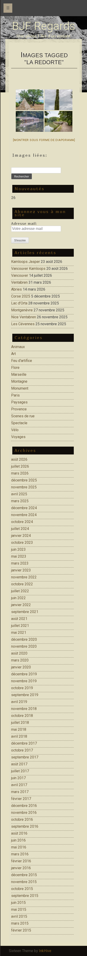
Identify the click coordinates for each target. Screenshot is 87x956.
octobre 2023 (22, 542)
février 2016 (21, 861)
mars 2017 (20, 792)
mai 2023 (18, 556)
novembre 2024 (24, 515)
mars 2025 (20, 501)
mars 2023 (20, 563)
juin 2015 (18, 902)
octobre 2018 (22, 715)
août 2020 (19, 653)
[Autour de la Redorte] (30, 99)
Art (13, 354)
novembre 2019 (24, 681)
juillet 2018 (20, 722)
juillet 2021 (20, 625)
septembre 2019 (24, 695)
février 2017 (21, 799)
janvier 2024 (21, 535)
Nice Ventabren (23, 317)
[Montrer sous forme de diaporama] (44, 140)
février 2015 (21, 930)
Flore (15, 367)
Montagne (19, 381)
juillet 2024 (20, 528)
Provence (19, 409)
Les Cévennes (23, 324)
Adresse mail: (24, 223)
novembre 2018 (24, 708)
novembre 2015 (24, 882)
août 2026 (19, 459)
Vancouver (19, 275)
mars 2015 (20, 923)
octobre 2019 (22, 688)
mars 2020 (20, 660)
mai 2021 (18, 632)
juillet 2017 (20, 771)
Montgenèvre (22, 310)
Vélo (15, 430)
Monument (19, 388)
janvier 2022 (21, 605)
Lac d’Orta (19, 303)
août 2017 (19, 764)
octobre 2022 (22, 584)
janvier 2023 (21, 570)
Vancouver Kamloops (28, 268)
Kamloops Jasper (25, 261)
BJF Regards (43, 26)
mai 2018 (18, 729)
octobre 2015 (22, 889)
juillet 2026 (20, 466)
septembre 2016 (24, 826)
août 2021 (19, 618)
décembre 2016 (24, 805)
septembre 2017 (24, 757)
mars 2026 (20, 473)
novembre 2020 (24, 646)
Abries (16, 289)
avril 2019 (19, 702)
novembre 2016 (24, 812)
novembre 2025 (24, 487)
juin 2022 (18, 598)
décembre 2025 (24, 480)
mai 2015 (18, 909)
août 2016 (19, 833)
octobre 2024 (22, 522)
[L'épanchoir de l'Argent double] (30, 121)
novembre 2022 (24, 577)
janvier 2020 (21, 667)
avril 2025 (19, 494)
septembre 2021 (24, 612)
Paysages (19, 402)
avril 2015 (19, 916)
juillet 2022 (20, 591)
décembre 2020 (24, 639)
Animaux (18, 347)
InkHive (45, 951)
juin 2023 (18, 549)
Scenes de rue (23, 416)
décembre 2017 (24, 743)
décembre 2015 (24, 875)
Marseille (18, 374)
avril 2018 (19, 736)
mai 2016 (18, 847)
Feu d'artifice (21, 360)
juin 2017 (18, 778)
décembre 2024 (24, 508)
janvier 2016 (21, 868)
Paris (15, 395)
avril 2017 (19, 785)
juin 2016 (18, 840)
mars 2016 (20, 854)
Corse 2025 (20, 296)
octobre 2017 (22, 750)
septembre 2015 (24, 895)
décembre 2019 (24, 674)
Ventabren (19, 282)
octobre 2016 (22, 819)
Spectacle (19, 423)
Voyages (18, 437)
